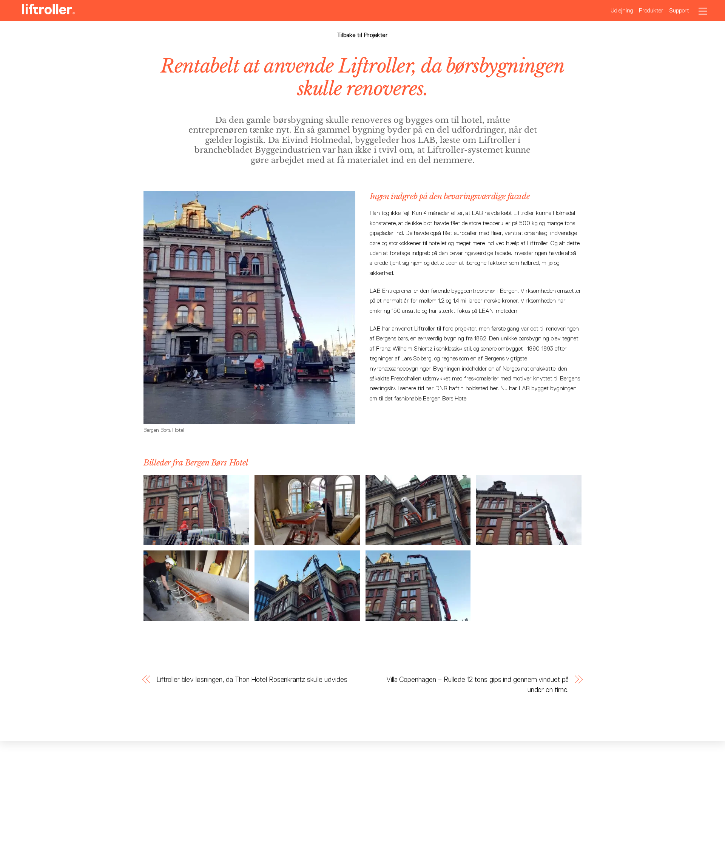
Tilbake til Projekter (362, 35)
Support (679, 10)
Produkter (651, 10)
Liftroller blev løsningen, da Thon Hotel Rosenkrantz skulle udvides (251, 679)
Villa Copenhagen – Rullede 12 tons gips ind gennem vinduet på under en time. (477, 684)
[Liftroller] (48, 11)
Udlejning (622, 10)
